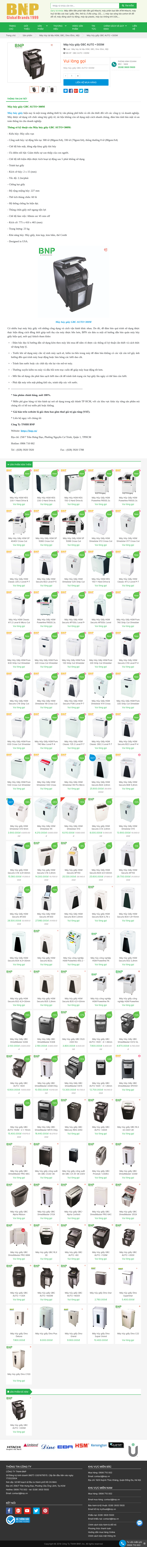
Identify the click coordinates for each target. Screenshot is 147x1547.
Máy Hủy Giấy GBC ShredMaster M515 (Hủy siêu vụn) (46, 1130)
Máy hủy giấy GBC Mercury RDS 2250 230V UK (73, 1130)
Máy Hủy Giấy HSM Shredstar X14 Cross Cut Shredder (100, 704)
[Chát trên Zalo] (139, 1523)
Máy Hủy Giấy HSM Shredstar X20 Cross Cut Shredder (46, 785)
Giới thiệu (27, 27)
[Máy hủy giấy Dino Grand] (73, 1318)
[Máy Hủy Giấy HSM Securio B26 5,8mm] (128, 766)
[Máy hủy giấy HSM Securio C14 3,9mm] (101, 810)
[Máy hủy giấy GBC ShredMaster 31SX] (46, 1196)
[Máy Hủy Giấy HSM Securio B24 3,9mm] (101, 766)
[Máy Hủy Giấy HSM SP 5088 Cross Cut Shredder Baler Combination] (73, 522)
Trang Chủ (12, 27)
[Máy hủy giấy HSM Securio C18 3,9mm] (46, 854)
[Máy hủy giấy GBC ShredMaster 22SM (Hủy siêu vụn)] (46, 1067)
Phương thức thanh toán (99, 1528)
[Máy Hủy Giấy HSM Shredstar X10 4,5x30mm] (73, 810)
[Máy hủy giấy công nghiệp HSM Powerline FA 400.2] (128, 983)
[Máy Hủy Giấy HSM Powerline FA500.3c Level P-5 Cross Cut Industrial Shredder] (46, 604)
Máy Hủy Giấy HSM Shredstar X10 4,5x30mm (73, 829)
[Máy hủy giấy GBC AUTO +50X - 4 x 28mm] (101, 1023)
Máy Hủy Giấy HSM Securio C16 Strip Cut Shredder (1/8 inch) (19, 704)
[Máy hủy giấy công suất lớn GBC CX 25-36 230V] (73, 1155)
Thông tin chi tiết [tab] (17, 98)
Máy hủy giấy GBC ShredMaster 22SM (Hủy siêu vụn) (46, 1086)
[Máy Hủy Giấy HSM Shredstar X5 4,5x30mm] (46, 810)
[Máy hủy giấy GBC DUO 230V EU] (73, 1023)
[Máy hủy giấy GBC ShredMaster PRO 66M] (19, 1236)
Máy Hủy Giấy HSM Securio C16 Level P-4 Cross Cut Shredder (128, 663)
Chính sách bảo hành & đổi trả (102, 1524)
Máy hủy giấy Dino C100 (18, 1374)
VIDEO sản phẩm (77, 27)
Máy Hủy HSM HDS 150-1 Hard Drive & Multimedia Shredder (101, 582)
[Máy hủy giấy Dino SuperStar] (128, 1277)
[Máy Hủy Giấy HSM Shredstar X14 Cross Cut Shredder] (101, 685)
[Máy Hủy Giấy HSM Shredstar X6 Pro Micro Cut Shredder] (73, 766)
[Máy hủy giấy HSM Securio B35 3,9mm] (46, 983)
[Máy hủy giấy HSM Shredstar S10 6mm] (19, 810)
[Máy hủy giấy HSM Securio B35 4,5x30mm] (73, 983)
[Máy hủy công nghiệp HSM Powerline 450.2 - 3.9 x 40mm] (73, 942)
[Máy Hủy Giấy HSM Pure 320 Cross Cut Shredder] (46, 644)
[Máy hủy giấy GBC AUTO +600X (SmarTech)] (73, 1277)
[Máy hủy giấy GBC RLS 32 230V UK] (128, 1111)
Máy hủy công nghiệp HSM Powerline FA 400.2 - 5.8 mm (101, 961)
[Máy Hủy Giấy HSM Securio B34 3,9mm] (73, 898)
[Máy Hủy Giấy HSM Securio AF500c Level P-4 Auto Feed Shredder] (101, 604)
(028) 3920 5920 (126, 67)
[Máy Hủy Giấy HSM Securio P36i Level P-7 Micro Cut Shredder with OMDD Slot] (73, 685)
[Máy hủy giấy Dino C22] (128, 1318)
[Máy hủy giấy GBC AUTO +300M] (19, 1409)
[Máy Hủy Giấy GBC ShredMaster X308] (46, 1023)
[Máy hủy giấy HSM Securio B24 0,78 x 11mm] (101, 898)
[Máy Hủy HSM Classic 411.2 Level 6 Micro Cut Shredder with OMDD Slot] (19, 604)
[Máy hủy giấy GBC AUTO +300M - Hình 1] (34, 62)
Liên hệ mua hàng (86, 82)
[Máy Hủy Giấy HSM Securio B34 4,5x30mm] (19, 942)
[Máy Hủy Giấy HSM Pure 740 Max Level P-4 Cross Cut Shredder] (46, 726)
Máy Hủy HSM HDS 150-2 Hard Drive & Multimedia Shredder (73, 500)
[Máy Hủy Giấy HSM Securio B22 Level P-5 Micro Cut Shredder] (46, 563)
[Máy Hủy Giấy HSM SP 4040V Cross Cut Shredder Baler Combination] (19, 522)
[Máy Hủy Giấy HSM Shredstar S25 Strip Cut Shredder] (73, 563)
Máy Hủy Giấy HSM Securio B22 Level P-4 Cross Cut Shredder (128, 744)
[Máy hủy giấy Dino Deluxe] (19, 1318)
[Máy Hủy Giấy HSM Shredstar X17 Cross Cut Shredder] (128, 522)
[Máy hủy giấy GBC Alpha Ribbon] (19, 1196)
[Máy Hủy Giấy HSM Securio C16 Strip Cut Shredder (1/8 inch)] (19, 685)
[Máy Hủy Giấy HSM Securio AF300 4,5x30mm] (19, 898)
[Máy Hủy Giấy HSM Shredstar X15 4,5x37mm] (128, 810)
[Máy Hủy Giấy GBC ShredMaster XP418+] (128, 1067)
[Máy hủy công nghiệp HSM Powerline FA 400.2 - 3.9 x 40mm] (101, 983)
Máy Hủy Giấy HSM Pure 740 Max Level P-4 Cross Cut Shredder (46, 744)
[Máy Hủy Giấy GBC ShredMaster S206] (19, 1023)
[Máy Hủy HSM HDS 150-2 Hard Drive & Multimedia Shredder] (73, 482)
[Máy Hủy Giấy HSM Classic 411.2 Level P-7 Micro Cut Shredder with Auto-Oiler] (128, 563)
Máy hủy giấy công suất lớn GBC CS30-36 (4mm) (46, 1174)
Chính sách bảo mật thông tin (102, 1536)
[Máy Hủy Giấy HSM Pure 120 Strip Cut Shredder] (73, 644)
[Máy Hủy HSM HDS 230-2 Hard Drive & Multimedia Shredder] (46, 482)
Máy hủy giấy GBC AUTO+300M (73, 322)
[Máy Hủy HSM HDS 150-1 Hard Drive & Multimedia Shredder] (101, 563)
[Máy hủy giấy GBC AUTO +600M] (46, 1277)
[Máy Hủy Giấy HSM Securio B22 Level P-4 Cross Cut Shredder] (128, 726)
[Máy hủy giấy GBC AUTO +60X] (19, 1067)
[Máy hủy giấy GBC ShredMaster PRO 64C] (101, 1196)
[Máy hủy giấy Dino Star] (101, 1277)
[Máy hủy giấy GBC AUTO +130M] (101, 1236)
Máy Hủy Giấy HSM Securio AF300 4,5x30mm (19, 917)
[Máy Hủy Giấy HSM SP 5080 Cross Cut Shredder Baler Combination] (46, 522)
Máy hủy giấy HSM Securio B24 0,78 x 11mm (101, 917)
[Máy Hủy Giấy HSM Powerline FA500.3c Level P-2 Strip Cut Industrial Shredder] (101, 482)
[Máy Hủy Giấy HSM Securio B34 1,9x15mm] (128, 898)
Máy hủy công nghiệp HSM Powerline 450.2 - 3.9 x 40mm (73, 961)
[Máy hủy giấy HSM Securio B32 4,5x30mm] (19, 983)
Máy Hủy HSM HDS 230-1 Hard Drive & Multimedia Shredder (19, 500)
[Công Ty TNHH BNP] (28, 11)
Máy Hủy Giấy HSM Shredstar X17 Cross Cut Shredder (128, 541)
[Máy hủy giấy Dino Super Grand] (101, 1318)
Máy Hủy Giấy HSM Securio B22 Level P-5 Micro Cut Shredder (46, 582)
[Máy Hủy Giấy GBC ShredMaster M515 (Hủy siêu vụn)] (46, 1111)
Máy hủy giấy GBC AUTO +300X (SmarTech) (101, 1130)
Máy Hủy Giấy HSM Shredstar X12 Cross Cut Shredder (100, 541)
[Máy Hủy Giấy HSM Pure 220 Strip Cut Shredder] (101, 644)
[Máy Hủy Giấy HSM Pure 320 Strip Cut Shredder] (128, 685)
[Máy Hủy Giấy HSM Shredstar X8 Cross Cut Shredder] (46, 685)
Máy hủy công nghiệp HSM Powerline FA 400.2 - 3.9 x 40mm (101, 1001)
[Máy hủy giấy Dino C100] (19, 1358)
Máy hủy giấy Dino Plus (46, 1333)
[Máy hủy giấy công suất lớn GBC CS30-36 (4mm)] (46, 1155)
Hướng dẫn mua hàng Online (101, 1532)
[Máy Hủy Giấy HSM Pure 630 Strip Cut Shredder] (19, 644)
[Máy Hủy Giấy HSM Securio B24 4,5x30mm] (101, 854)
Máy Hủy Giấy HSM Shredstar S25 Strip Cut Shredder (73, 582)
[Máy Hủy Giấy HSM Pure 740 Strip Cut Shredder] (128, 604)
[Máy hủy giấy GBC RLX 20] (46, 1236)
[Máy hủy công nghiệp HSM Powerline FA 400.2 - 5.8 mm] (101, 942)
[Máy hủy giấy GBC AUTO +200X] (128, 1236)
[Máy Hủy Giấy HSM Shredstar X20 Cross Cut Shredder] (46, 766)
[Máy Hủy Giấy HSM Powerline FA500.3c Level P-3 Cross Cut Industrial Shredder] (128, 482)
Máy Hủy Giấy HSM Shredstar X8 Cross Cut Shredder (46, 704)
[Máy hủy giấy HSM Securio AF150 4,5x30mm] (73, 854)
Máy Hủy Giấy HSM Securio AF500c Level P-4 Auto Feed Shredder (100, 622)
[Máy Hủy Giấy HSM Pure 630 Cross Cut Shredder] (19, 726)
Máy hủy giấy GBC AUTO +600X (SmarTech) (73, 1296)
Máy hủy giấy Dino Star (101, 1293)
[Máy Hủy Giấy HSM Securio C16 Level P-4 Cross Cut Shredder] (128, 644)
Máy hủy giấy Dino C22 (128, 1333)
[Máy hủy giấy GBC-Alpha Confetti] (73, 1196)
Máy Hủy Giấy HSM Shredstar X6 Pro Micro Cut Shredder (73, 785)
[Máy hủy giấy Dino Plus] (46, 1318)
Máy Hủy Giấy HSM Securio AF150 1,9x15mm (128, 873)
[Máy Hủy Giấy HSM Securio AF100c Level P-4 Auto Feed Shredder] (73, 604)
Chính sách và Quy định (114, 27)
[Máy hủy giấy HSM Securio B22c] (46, 942)
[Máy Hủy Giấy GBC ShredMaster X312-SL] (128, 1023)
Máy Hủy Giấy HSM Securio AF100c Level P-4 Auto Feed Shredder (73, 622)
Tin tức (94, 27)
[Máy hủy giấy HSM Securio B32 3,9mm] (128, 942)
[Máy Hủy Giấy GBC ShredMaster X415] (73, 1067)
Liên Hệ (135, 27)
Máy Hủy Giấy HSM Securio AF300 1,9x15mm (46, 917)
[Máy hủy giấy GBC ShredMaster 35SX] (128, 1196)
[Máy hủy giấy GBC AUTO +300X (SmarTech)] (101, 1111)
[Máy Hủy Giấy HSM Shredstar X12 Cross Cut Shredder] (101, 522)
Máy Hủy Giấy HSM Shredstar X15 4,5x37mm (128, 829)
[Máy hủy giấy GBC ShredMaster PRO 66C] (19, 1155)
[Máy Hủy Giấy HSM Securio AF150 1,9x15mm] (128, 854)
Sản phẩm (40, 27)
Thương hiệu (57, 27)
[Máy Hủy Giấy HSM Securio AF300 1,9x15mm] (46, 898)
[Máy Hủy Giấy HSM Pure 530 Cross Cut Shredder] (19, 766)
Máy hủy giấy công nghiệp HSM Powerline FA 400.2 (128, 1001)
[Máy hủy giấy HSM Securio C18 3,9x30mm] (19, 854)
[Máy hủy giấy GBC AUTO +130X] (19, 1277)
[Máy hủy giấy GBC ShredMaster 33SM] (128, 1155)
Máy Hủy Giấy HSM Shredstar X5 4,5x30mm (46, 829)
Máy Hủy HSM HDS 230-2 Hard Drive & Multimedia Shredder (46, 500)
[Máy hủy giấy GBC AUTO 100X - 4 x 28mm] (101, 1067)
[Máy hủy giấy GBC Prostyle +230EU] (101, 1155)
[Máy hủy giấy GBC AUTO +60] (73, 1236)
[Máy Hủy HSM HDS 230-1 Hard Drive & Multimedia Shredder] (19, 482)
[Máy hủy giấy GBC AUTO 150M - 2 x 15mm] (19, 1111)
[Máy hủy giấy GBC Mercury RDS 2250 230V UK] (73, 1111)
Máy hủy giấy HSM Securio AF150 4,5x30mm (73, 873)
